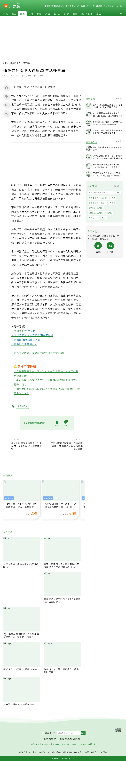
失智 (66, 13)
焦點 (5, 13)
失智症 (112, 203)
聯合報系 (77, 752)
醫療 (22, 13)
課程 (47, 13)
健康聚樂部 (46, 744)
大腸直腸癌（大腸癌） (98, 198)
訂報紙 (86, 752)
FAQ (29, 752)
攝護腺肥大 (20, 331)
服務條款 (51, 752)
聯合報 (49, 6)
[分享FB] (6, 88)
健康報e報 (50, 733)
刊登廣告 (21, 752)
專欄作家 (91, 744)
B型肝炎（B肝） (96, 208)
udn (5, 62)
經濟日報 (60, 6)
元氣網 (12, 62)
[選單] (121, 6)
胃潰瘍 (109, 212)
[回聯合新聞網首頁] (5, 6)
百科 (30, 13)
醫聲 (75, 13)
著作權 (59, 752)
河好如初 (71, 6)
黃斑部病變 (93, 217)
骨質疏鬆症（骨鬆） (97, 203)
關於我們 (94, 752)
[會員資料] (117, 6)
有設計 (82, 6)
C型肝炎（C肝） (96, 212)
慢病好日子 (87, 13)
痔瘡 (113, 198)
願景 (100, 6)
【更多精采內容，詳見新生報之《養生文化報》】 (39, 353)
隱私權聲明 (67, 752)
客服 (34, 752)
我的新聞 (109, 6)
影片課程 (9, 498)
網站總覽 (104, 752)
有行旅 (91, 6)
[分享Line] (6, 96)
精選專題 (56, 744)
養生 (14, 13)
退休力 (57, 13)
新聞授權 (42, 752)
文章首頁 (82, 744)
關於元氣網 (35, 744)
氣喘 (104, 217)
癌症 (98, 13)
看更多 (119, 99)
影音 (39, 13)
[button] (121, 13)
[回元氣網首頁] (14, 6)
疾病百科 (65, 744)
